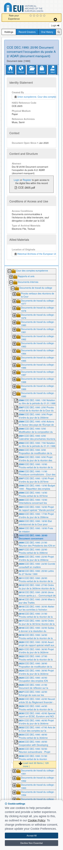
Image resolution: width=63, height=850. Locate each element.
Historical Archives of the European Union (37, 253)
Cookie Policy (36, 820)
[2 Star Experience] (34, 16)
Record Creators (27, 31)
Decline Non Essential (31, 843)
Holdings (8, 31)
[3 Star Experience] (38, 16)
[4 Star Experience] (41, 16)
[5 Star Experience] (44, 16)
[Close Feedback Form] (55, 19)
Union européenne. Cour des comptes (36, 96)
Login (54, 25)
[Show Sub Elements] (11, 277)
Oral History (47, 31)
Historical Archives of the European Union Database (32, 7)
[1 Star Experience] (31, 16)
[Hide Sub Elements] (9, 271)
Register (27, 179)
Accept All (32, 835)
